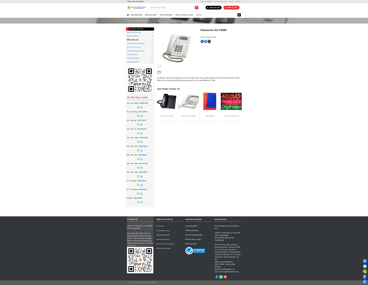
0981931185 (144, 137)
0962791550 (143, 163)
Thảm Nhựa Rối (210, 116)
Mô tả (159, 73)
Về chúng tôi (160, 226)
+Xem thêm (140, 245)
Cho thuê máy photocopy (193, 235)
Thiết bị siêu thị (132, 54)
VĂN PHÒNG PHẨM (136, 15)
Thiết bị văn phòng (165, 15)
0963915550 (143, 172)
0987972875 (142, 120)
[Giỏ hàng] (239, 14)
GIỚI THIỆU (238, 1)
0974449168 (142, 129)
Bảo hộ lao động (132, 36)
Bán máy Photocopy (134, 32)
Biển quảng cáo (143, 20)
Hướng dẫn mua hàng (206, 1)
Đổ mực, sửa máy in (134, 47)
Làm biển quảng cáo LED (231, 116)
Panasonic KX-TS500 (166, 116)
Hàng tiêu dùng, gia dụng (184, 15)
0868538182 (142, 189)
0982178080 (143, 146)
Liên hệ (231, 1)
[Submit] (196, 7)
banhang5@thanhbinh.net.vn (229, 272)
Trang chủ (130, 20)
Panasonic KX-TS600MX (188, 116)
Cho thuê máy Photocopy (135, 43)
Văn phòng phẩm (133, 62)
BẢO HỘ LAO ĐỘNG (150, 15)
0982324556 (143, 112)
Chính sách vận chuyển (220, 1)
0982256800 (137, 198)
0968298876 (142, 155)
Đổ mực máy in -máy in (193, 239)
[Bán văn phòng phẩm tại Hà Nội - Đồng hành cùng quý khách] (137, 8)
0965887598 (143, 103)
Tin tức (198, 15)
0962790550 (142, 181)
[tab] (159, 73)
